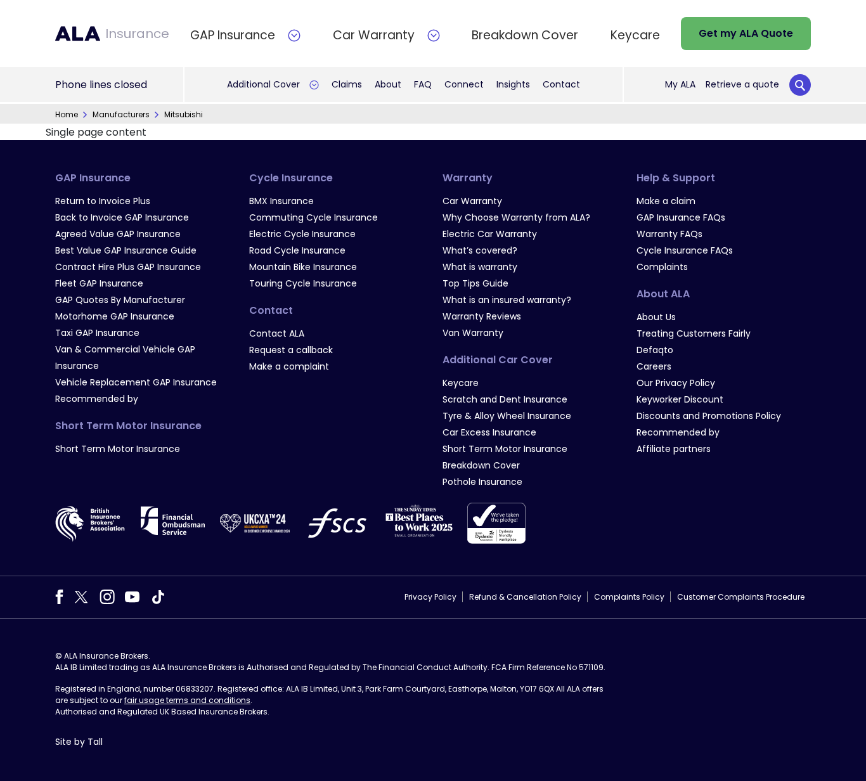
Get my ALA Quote (746, 33)
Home (66, 114)
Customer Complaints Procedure (741, 596)
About (388, 84)
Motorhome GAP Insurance (114, 316)
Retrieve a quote (742, 84)
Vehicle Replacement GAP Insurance (136, 382)
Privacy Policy (430, 596)
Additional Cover (263, 84)
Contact (561, 84)
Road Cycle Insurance (297, 250)
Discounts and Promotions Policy (709, 416)
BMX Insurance (281, 201)
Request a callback (291, 350)
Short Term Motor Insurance (117, 448)
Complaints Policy (629, 596)
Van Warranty (473, 332)
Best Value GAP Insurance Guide (126, 250)
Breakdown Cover (481, 465)
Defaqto (655, 350)
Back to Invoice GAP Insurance (122, 217)
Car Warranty (472, 201)
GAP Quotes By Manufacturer (120, 300)
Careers (654, 366)
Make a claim (666, 201)
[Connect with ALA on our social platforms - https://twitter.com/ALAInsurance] (81, 596)
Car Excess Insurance (489, 432)
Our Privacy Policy (676, 383)
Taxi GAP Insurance (97, 332)
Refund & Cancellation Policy (525, 596)
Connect (464, 84)
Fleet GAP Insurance (99, 283)
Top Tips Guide (475, 283)
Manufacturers (121, 114)
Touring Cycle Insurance (303, 283)
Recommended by (96, 398)
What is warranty (480, 267)
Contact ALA (276, 333)
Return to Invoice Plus (102, 201)
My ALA (680, 84)
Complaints (662, 267)
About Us (656, 317)
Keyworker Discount (680, 399)
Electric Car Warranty (490, 234)
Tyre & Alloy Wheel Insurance (507, 416)
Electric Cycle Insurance (302, 234)
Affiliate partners (674, 448)
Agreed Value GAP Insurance (118, 234)
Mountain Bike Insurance (303, 267)
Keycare (461, 383)
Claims (347, 84)
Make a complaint (289, 366)
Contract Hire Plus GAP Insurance (128, 267)
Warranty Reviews (482, 316)
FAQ (423, 84)
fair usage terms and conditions (187, 700)
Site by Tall (79, 741)
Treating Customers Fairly (694, 333)
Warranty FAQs (669, 234)
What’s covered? (480, 250)
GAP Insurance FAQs (681, 217)
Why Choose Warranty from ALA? (516, 217)
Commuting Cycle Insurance (313, 217)
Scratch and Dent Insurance (505, 399)
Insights (513, 84)
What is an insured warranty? (507, 300)
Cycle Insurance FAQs (685, 250)
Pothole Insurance (482, 481)
